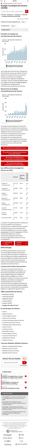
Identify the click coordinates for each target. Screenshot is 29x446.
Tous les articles (21, 425)
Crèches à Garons (7, 329)
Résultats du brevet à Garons (10, 350)
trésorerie (19, 232)
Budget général (6, 29)
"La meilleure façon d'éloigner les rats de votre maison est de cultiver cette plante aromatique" (14, 413)
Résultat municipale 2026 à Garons (12, 346)
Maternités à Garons (8, 331)
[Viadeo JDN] (21, 441)
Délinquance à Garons (8, 337)
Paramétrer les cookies (7, 425)
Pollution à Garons (7, 340)
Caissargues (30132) (8, 296)
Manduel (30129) (7, 301)
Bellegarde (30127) (7, 298)
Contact (6, 424)
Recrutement (11, 424)
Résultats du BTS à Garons (9, 352)
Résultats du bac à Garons (9, 348)
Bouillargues (10, 14)
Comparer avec (5, 25)
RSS (26, 425)
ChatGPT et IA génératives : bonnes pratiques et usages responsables (12, 376)
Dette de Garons (19, 243)
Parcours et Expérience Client (10, 388)
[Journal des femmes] (8, 435)
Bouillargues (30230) (8, 294)
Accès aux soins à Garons (9, 335)
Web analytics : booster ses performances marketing (10, 382)
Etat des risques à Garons (9, 333)
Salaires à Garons (7, 313)
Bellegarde (24, 14)
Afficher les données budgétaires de (10, 21)
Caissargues (17, 14)
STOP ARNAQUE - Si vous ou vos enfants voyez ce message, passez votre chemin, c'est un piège (14, 398)
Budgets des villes (8, 3)
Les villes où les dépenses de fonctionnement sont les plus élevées (14, 158)
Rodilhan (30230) (7, 303)
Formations (6, 372)
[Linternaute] (8, 438)
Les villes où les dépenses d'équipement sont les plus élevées (15, 164)
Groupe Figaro (22, 426)
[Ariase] (8, 444)
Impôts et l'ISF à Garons (9, 318)
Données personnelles (20, 424)
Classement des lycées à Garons (11, 324)
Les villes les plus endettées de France (15, 148)
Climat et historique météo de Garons (13, 320)
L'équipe (14, 422)
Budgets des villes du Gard (10, 305)
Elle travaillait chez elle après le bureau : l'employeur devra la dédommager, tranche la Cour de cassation (14, 403)
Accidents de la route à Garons (11, 322)
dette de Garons (22, 82)
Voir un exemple (23, 365)
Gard (15, 3)
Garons (19, 3)
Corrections (6, 426)
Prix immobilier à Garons (9, 316)
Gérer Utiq (15, 425)
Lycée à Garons (6, 327)
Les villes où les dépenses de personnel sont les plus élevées (15, 153)
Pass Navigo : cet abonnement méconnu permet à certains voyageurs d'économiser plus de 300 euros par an (14, 408)
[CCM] (21, 435)
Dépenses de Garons (8, 243)
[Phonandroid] (21, 444)
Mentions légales (14, 426)
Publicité (25, 422)
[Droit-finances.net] (21, 438)
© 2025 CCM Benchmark (14, 428)
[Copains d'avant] (8, 441)
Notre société (19, 422)
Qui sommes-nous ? (6, 422)
